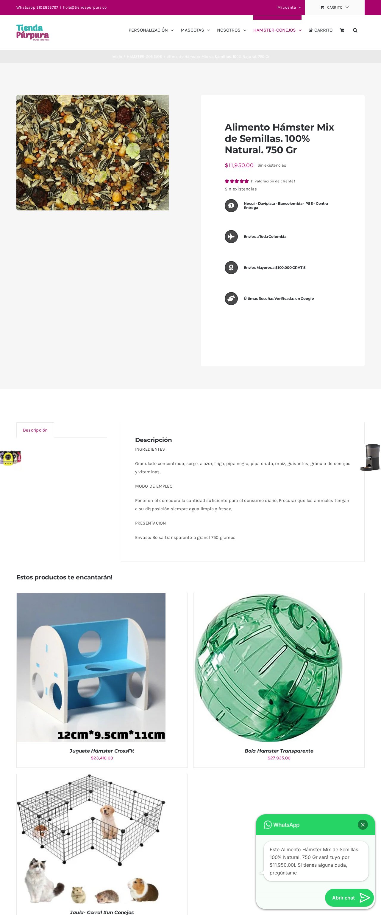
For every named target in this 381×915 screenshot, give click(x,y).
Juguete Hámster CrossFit (102, 751)
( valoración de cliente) (273, 181)
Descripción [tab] (35, 430)
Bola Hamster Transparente (279, 751)
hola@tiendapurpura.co (85, 7)
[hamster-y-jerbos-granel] (92, 152)
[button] (355, 28)
